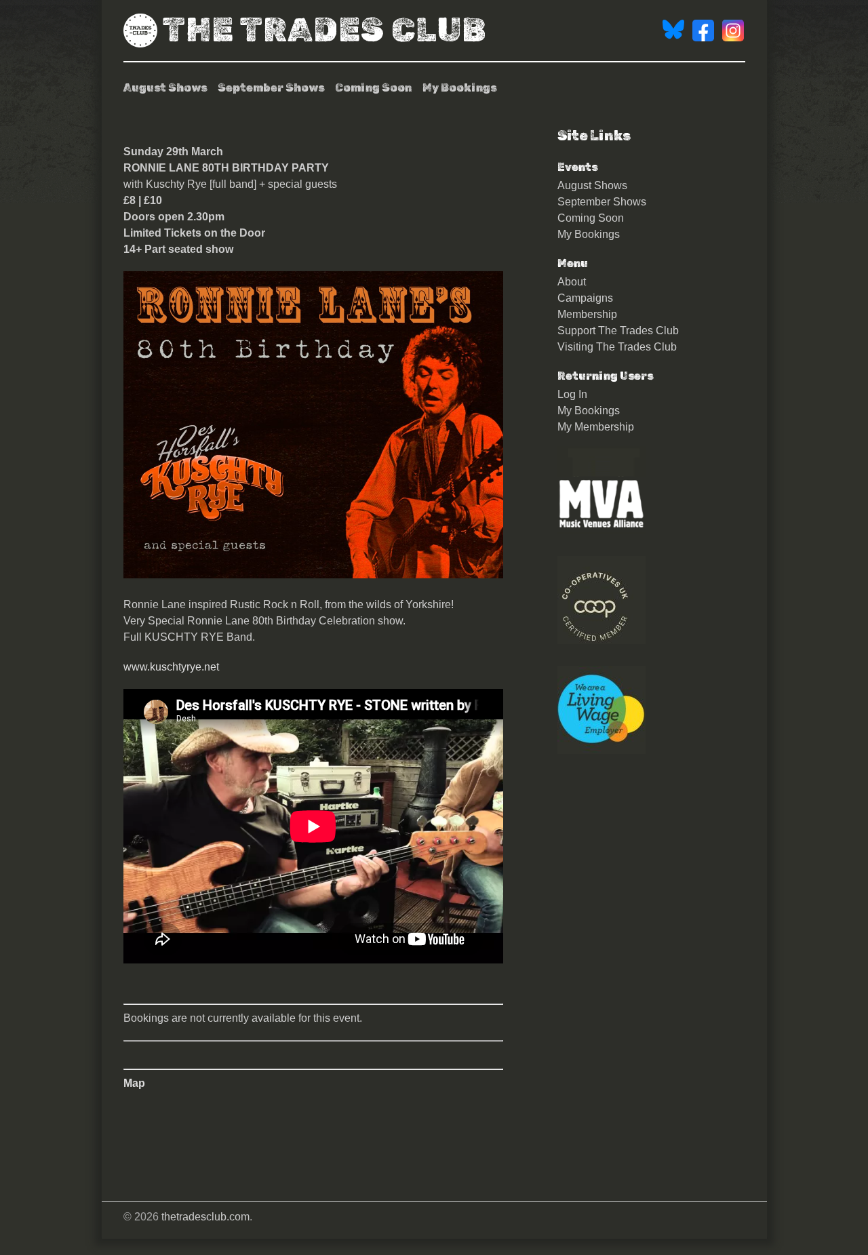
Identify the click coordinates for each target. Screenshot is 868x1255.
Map (134, 1083)
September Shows (271, 87)
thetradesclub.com (205, 1216)
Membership (587, 314)
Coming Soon (373, 87)
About (571, 281)
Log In (572, 394)
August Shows (165, 87)
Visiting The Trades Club (617, 347)
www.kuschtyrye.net (171, 667)
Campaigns (585, 298)
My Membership (595, 427)
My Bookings (459, 87)
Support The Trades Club (618, 330)
